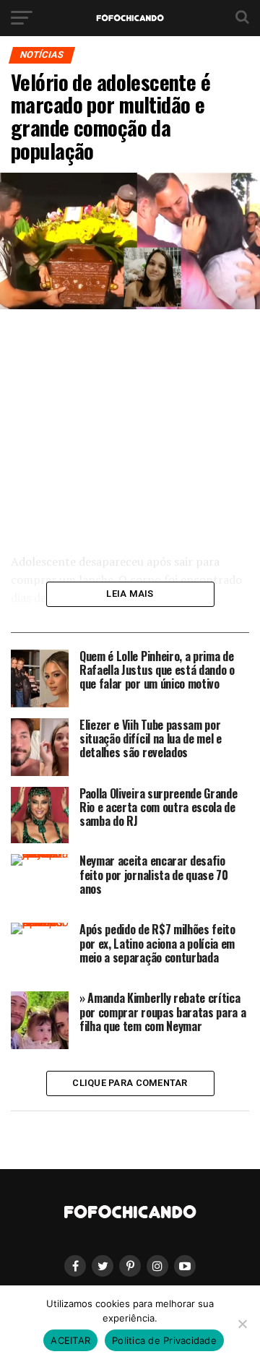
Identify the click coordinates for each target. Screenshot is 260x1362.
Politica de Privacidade (164, 1340)
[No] (242, 1323)
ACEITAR (70, 1340)
